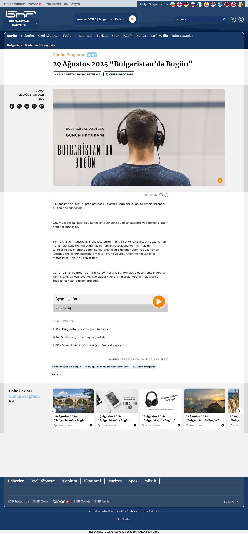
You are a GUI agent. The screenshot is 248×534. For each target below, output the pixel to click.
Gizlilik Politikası (127, 511)
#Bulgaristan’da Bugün (66, 366)
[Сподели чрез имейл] (41, 106)
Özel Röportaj (43, 481)
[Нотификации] (233, 19)
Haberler (16, 481)
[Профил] (241, 19)
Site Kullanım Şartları (100, 511)
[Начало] (21, 14)
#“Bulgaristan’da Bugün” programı (107, 366)
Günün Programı (68, 54)
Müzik (150, 481)
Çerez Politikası (151, 511)
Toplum (69, 481)
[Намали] (166, 195)
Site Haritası (124, 519)
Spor (133, 481)
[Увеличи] (161, 195)
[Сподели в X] (19, 106)
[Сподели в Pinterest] (34, 106)
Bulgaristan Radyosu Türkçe (79, 74)
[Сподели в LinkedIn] (27, 106)
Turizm (115, 481)
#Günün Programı (144, 366)
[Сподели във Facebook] (12, 106)
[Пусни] (132, 19)
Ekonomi (92, 481)
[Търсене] (224, 19)
